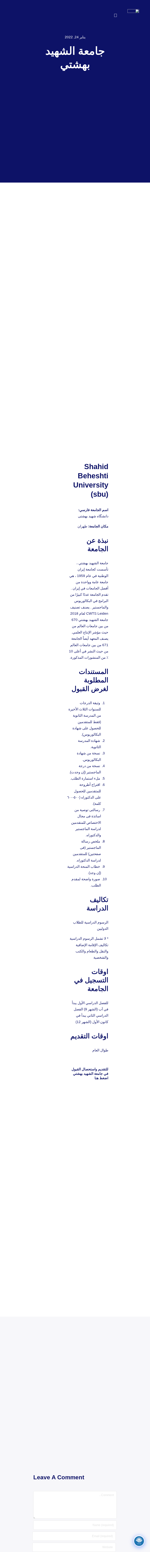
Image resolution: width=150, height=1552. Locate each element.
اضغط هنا (101, 1078)
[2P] (133, 11)
